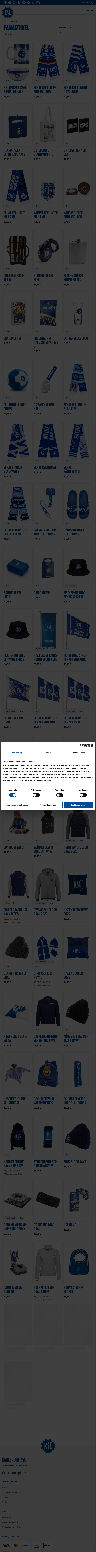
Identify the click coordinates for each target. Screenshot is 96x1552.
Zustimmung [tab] (16, 753)
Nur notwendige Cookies (17, 805)
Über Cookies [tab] (79, 753)
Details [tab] (48, 753)
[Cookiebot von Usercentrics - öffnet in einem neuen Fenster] (82, 745)
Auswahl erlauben (48, 805)
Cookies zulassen (78, 805)
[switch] (36, 795)
